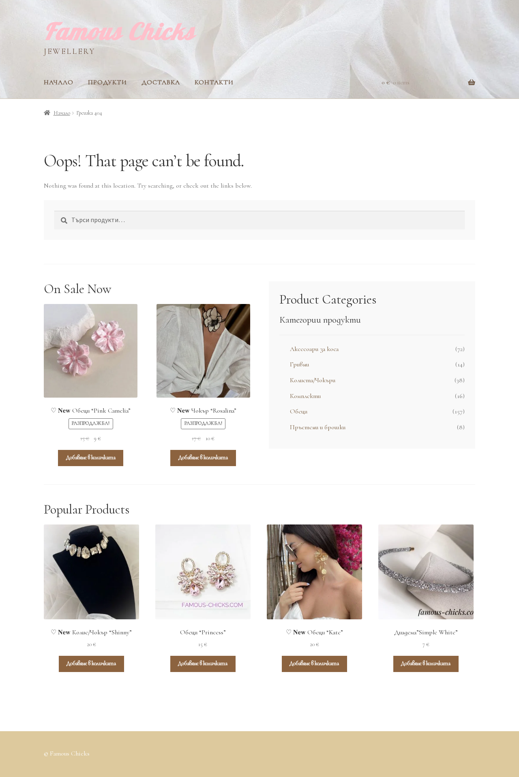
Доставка (161, 82)
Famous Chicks (119, 30)
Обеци (298, 411)
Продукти (107, 82)
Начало (58, 82)
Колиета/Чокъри (312, 380)
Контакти (214, 82)
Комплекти (305, 396)
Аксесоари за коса (314, 349)
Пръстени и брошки (317, 427)
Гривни (299, 364)
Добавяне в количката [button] (91, 457)
